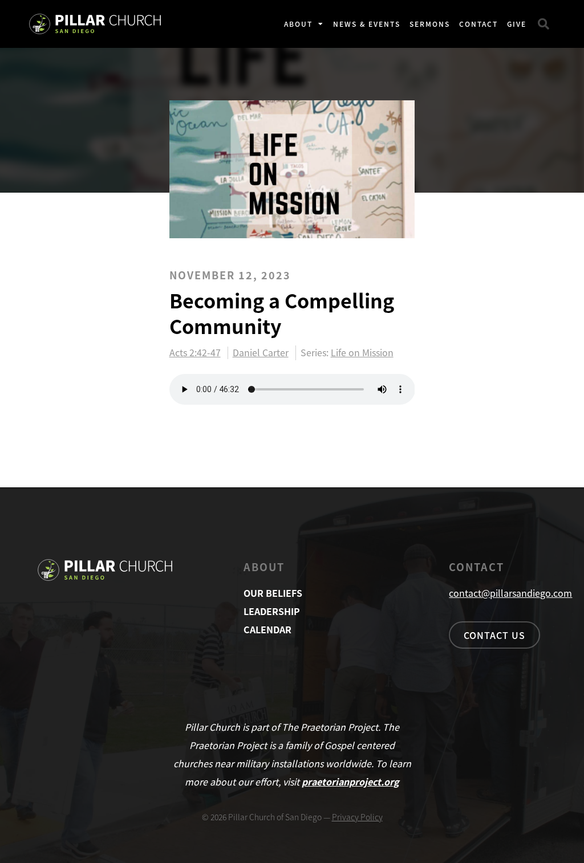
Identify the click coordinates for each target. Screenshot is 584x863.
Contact (478, 24)
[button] (543, 24)
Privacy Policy (357, 817)
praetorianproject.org (350, 781)
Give (516, 24)
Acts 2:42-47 (195, 353)
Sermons (429, 24)
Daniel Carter (261, 353)
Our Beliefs (273, 593)
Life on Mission (362, 352)
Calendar (267, 629)
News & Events (366, 24)
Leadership (272, 611)
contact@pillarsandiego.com (510, 593)
